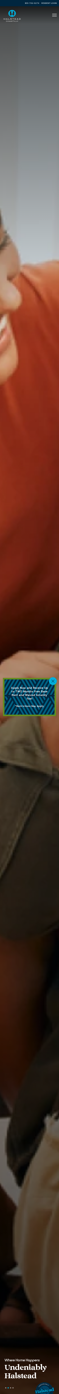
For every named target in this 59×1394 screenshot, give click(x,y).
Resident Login (49, 3)
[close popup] (53, 681)
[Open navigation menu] (54, 15)
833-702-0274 (32, 3)
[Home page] (12, 15)
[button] (5, 1387)
